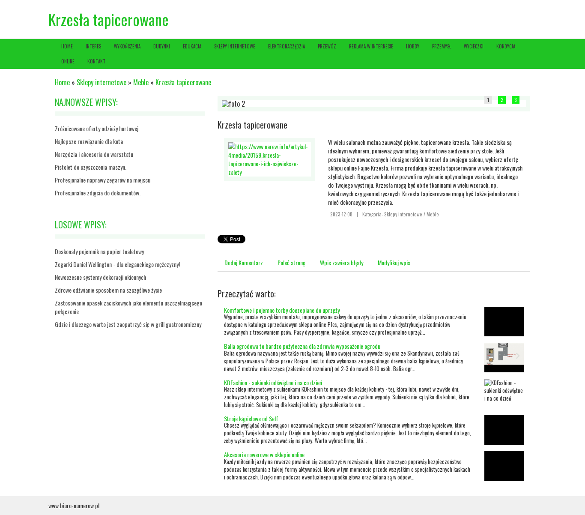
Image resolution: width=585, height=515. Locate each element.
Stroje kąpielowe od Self (251, 418)
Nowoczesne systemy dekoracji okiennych (100, 276)
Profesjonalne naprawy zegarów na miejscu (102, 179)
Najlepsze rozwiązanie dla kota (89, 141)
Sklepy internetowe (101, 82)
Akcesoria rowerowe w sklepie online (264, 454)
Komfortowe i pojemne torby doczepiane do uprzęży (282, 309)
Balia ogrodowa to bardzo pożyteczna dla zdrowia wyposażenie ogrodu (302, 345)
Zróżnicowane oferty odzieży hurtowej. (97, 128)
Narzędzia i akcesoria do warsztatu (94, 154)
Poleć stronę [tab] (291, 262)
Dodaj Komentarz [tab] (243, 262)
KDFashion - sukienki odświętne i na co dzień (273, 382)
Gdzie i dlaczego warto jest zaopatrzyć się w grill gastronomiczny (128, 324)
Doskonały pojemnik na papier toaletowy (99, 251)
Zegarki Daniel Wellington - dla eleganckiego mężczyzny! (117, 264)
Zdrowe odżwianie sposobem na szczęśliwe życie (108, 289)
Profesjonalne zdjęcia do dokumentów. (97, 192)
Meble (141, 82)
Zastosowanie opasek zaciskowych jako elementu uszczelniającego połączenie (128, 307)
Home (62, 82)
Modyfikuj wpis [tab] (394, 262)
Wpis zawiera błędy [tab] (341, 262)
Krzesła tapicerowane (183, 82)
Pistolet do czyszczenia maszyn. (90, 166)
